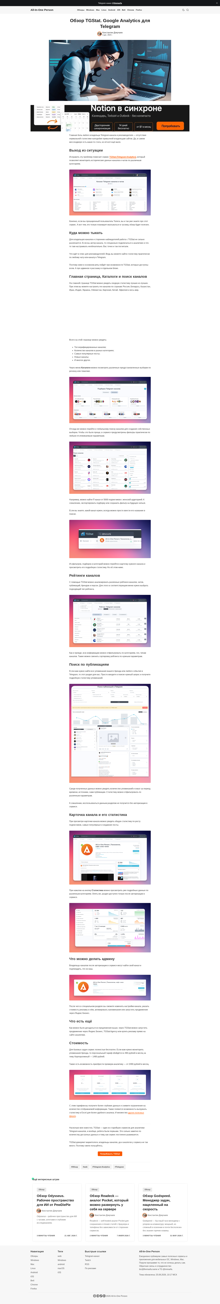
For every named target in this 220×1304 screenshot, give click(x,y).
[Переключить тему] (183, 10)
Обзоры (80, 10)
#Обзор (74, 1167)
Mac (98, 10)
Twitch (88, 1260)
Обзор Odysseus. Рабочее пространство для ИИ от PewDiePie (55, 1200)
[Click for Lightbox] (110, 192)
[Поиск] (187, 10)
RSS (87, 1264)
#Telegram (119, 1167)
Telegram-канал (92, 1256)
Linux (103, 10)
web (59, 1256)
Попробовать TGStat (110, 1154)
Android (111, 10)
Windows (90, 10)
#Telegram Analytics (101, 1167)
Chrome (130, 10)
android (61, 1264)
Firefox (139, 10)
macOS (61, 1268)
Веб (123, 10)
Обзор (41, 1189)
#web (85, 1167)
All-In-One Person (119, 1296)
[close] (217, 3)
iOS (118, 10)
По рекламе (90, 1268)
